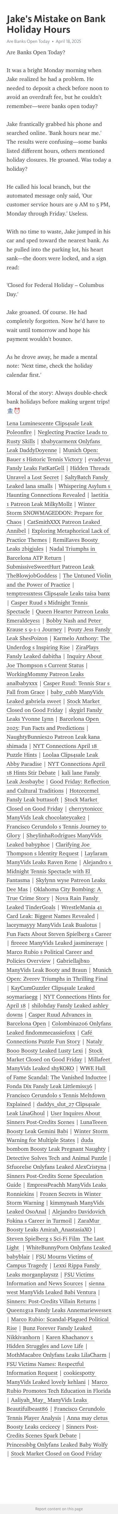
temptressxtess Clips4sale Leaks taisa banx (58, 593)
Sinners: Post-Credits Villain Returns (51, 1301)
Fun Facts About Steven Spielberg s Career (59, 934)
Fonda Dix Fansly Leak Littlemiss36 (49, 1086)
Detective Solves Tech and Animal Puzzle (57, 1158)
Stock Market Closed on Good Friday (56, 1453)
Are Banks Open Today (28, 41)
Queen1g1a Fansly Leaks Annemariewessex (59, 1310)
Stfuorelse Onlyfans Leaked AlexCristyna (56, 1166)
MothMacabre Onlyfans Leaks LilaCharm (56, 1354)
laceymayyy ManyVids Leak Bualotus (52, 924)
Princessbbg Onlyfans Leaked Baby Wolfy (57, 1444)
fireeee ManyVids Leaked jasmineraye (57, 942)
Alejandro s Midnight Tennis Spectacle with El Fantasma (60, 871)
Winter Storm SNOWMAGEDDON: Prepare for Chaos (55, 513)
